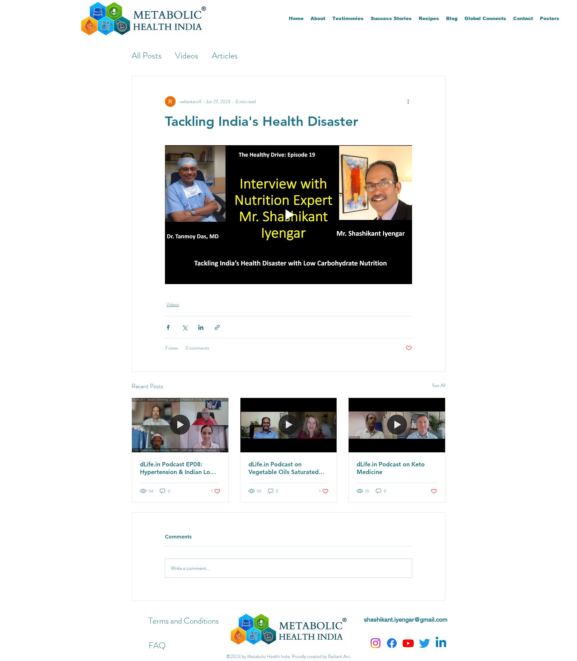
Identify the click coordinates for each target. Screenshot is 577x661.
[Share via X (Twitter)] (184, 327)
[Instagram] (375, 643)
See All (438, 385)
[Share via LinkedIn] (201, 327)
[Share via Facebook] (168, 327)
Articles (225, 55)
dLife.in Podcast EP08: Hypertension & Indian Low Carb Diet (177, 468)
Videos (186, 55)
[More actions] (408, 101)
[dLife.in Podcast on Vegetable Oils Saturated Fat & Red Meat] (288, 425)
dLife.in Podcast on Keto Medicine (391, 468)
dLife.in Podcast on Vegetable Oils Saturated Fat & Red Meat (283, 468)
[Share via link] (217, 327)
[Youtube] (408, 643)
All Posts (147, 55)
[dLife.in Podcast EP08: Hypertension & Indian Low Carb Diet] (180, 425)
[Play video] (288, 214)
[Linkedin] (440, 643)
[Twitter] (424, 643)
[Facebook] (391, 643)
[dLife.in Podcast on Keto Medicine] (397, 425)
